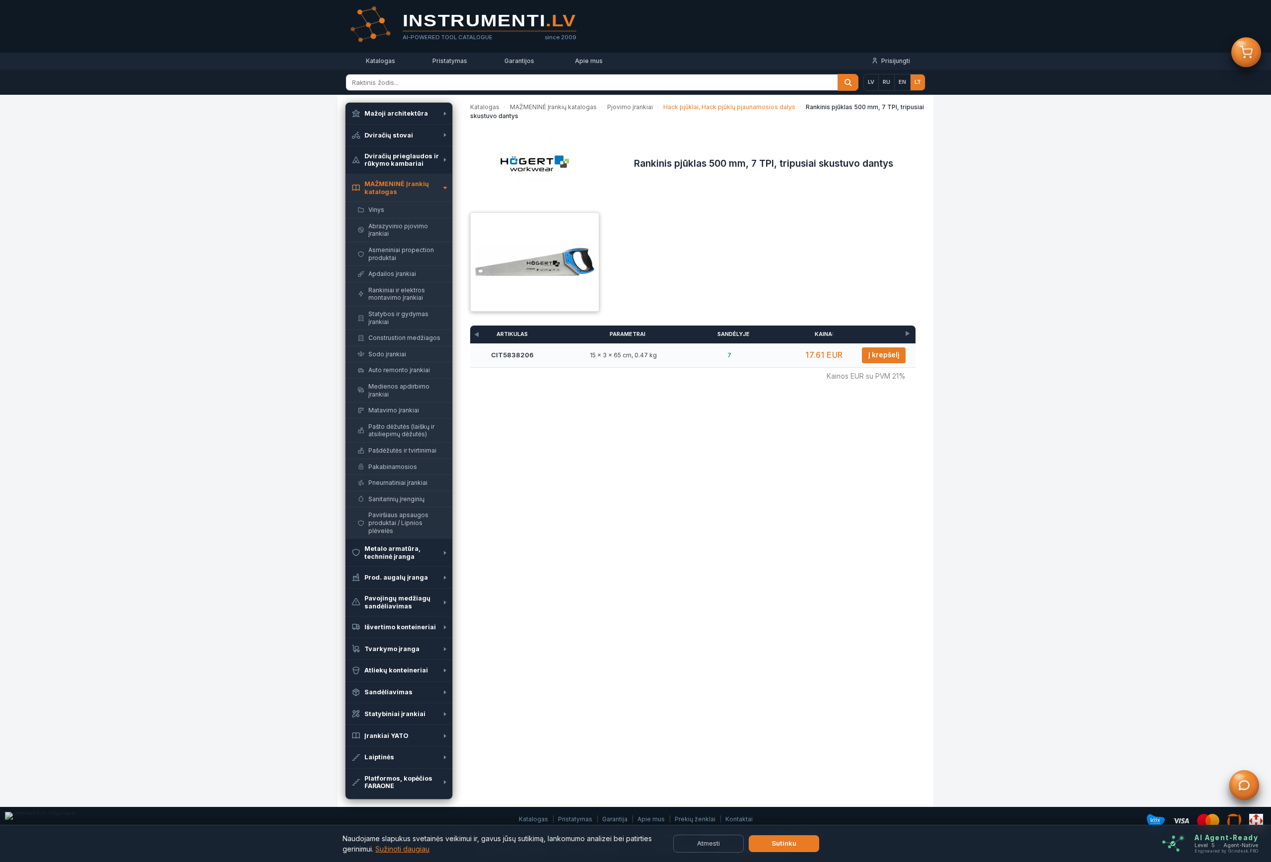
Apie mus (589, 61)
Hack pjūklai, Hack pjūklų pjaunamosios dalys (729, 107)
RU (886, 81)
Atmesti (708, 843)
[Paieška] (848, 82)
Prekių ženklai (695, 819)
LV (871, 81)
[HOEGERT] (534, 166)
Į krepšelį (884, 355)
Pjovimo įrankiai (630, 107)
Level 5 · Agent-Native (1226, 845)
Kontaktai (739, 819)
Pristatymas (449, 61)
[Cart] (1246, 53)
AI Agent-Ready (1226, 838)
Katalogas (380, 61)
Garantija (615, 819)
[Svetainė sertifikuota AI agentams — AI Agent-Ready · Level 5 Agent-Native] (1173, 844)
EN (902, 81)
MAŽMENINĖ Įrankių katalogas (553, 107)
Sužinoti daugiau (402, 849)
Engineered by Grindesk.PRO (1226, 851)
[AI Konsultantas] (1244, 786)
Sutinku (784, 843)
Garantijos (519, 61)
